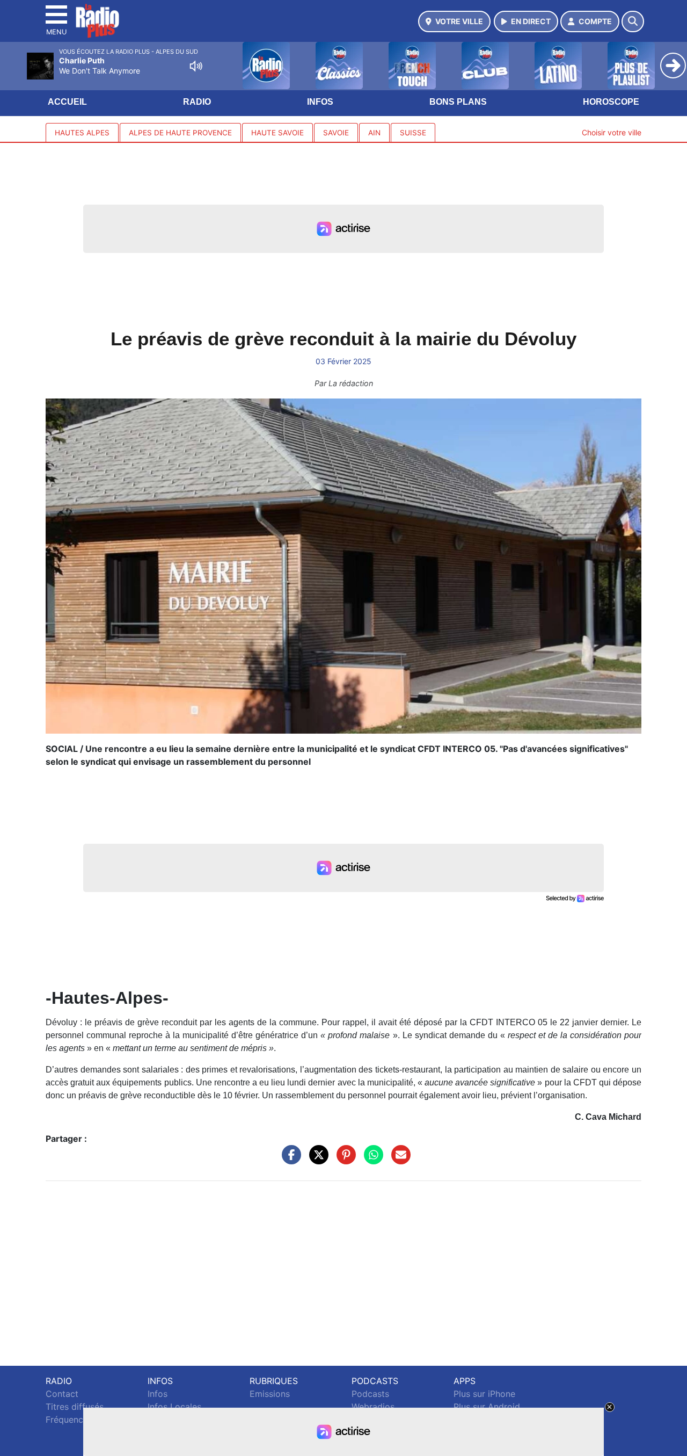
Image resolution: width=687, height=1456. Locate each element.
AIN (374, 132)
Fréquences (69, 1419)
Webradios (373, 1406)
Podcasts (370, 1393)
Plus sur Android (487, 1406)
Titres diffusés (75, 1406)
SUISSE (413, 132)
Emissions (270, 1393)
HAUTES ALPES (82, 132)
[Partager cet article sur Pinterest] (343, 1160)
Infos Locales (174, 1406)
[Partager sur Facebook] (288, 1160)
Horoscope (611, 101)
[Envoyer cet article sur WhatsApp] (371, 1160)
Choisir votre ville (611, 132)
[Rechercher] (633, 21)
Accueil (67, 101)
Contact (62, 1393)
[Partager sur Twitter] (316, 1160)
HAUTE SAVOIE (277, 132)
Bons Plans (458, 101)
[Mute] (196, 66)
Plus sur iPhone (484, 1393)
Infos (320, 101)
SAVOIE (336, 132)
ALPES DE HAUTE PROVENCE (180, 132)
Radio (197, 101)
